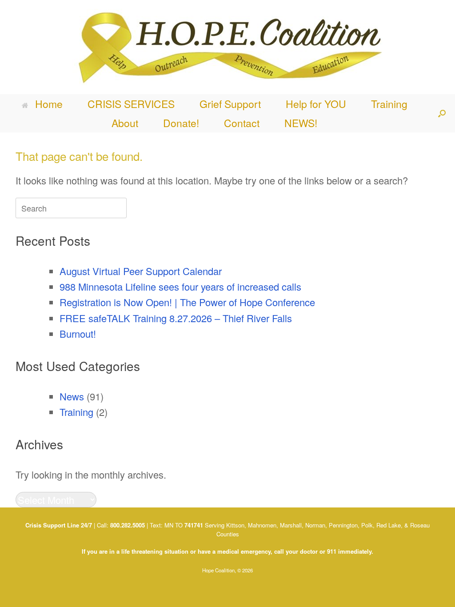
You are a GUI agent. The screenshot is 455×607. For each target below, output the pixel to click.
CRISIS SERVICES (131, 103)
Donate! (181, 123)
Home (49, 103)
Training (389, 103)
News (72, 396)
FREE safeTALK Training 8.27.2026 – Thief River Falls (176, 318)
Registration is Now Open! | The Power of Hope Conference (187, 302)
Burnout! (78, 333)
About (125, 123)
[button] (442, 113)
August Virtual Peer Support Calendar (141, 271)
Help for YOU (316, 103)
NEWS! (300, 123)
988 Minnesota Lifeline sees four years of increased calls (180, 286)
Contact (241, 123)
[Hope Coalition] (227, 47)
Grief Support (230, 103)
